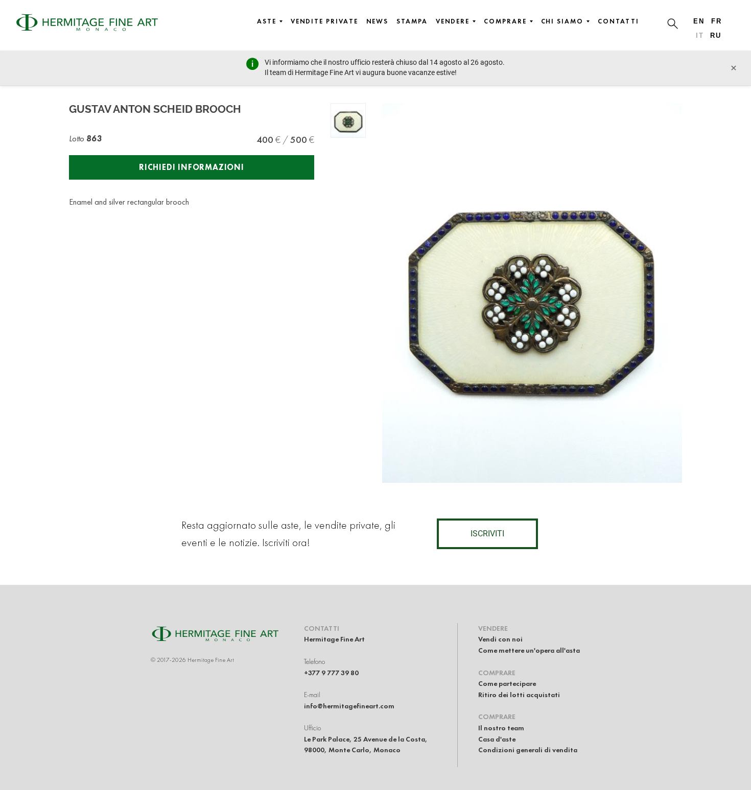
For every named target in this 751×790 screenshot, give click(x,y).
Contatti (618, 21)
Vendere (453, 21)
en (699, 21)
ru (715, 35)
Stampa (412, 21)
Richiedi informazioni (191, 167)
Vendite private (324, 21)
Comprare (505, 21)
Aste (266, 21)
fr (716, 21)
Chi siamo (562, 21)
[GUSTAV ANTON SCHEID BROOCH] (348, 120)
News (377, 21)
